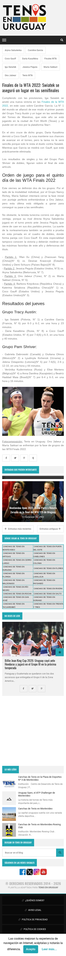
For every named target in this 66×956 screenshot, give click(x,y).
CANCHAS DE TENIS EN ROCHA (17, 594)
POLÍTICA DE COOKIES (34, 929)
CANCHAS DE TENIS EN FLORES (48, 568)
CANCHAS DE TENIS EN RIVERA (48, 589)
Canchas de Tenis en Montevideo (35, 808)
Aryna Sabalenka (13, 50)
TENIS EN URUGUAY (48, 887)
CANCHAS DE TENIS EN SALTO (48, 594)
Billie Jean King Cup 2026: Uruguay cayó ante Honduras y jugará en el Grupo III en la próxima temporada (30, 664)
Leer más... (49, 949)
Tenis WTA (27, 75)
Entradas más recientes (19, 529)
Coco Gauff (10, 58)
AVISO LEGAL (34, 910)
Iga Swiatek (10, 67)
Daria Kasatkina (30, 58)
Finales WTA (50, 58)
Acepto (30, 949)
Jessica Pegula (29, 67)
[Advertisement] (33, 731)
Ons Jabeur (10, 75)
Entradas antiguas (49, 529)
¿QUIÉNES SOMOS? (34, 900)
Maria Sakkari (50, 67)
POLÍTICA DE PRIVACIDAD (34, 919)
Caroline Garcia (35, 50)
